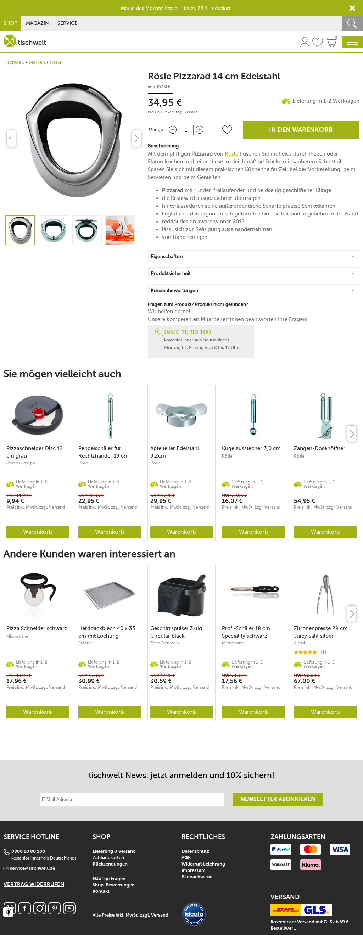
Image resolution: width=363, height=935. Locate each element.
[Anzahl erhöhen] (200, 130)
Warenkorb (37, 531)
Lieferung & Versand (114, 851)
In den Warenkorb (301, 130)
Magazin (37, 23)
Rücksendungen (110, 864)
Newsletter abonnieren (278, 799)
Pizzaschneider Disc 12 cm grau (34, 452)
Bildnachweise (197, 877)
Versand (191, 112)
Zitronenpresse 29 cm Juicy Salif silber (321, 632)
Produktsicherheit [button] (171, 273)
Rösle (55, 62)
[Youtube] (69, 912)
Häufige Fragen (109, 879)
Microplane (17, 636)
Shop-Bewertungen (114, 885)
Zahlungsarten (108, 858)
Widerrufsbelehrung (203, 864)
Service (67, 23)
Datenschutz (195, 851)
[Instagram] (39, 912)
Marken (37, 62)
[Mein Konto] (304, 43)
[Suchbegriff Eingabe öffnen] (352, 23)
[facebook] (24, 912)
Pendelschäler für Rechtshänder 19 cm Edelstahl (103, 452)
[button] (227, 130)
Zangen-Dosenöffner (319, 448)
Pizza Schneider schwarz (36, 628)
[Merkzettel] (317, 43)
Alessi (299, 642)
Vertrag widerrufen (34, 884)
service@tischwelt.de (32, 868)
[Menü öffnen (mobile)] (352, 42)
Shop (10, 23)
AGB (186, 858)
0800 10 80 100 (187, 332)
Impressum (194, 870)
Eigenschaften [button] (167, 256)
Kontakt (101, 891)
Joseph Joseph (20, 462)
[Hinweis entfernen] (352, 8)
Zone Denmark (164, 642)
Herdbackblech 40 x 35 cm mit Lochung (106, 632)
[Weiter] (351, 434)
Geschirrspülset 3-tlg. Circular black (176, 632)
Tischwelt (14, 62)
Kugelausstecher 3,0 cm (251, 448)
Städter (85, 642)
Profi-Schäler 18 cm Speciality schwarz (246, 632)
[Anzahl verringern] (173, 130)
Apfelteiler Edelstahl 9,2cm (174, 452)
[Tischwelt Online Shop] (25, 40)
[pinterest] (54, 912)
